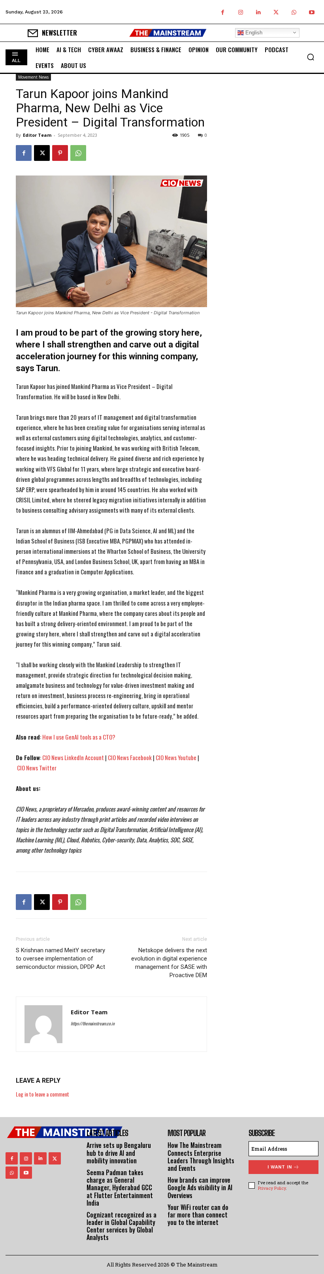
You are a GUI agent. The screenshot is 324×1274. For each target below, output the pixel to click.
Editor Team (37, 135)
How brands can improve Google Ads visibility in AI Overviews (200, 1187)
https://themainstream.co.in (93, 1023)
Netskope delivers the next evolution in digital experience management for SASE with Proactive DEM (169, 963)
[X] (276, 12)
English (253, 33)
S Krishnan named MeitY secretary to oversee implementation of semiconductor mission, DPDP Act (60, 958)
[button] (310, 57)
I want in (279, 1167)
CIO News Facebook (130, 757)
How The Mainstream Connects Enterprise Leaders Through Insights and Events (201, 1156)
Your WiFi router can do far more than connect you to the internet (198, 1214)
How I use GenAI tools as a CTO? (78, 736)
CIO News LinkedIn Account (73, 757)
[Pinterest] (60, 153)
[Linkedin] (258, 12)
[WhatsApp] (294, 12)
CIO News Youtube (176, 757)
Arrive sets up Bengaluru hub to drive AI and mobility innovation (119, 1152)
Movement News (33, 77)
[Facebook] (223, 12)
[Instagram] (240, 12)
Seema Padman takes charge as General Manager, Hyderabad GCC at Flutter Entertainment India (120, 1188)
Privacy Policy (272, 1188)
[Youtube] (311, 12)
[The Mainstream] (168, 33)
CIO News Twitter (37, 767)
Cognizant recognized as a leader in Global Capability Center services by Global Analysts (121, 1226)
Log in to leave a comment (42, 1094)
